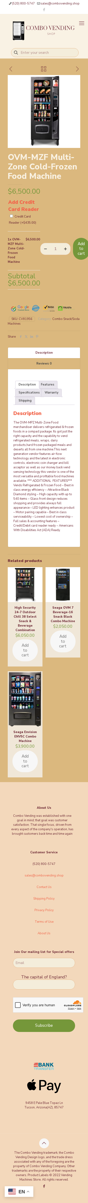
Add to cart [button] (25, 650)
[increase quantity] (65, 249)
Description (44, 353)
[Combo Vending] (44, 30)
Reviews (44, 363)
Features (47, 384)
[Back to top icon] (44, 1143)
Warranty (51, 392)
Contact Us (44, 887)
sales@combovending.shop (60, 3)
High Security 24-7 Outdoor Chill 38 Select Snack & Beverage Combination (25, 619)
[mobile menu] (82, 23)
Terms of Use (44, 922)
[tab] (44, 353)
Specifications (29, 392)
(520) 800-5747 (23, 3)
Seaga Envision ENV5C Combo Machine (25, 736)
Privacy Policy (44, 910)
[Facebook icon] (44, 9)
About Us (44, 933)
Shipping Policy (44, 899)
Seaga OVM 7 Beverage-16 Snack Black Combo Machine (63, 614)
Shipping (25, 400)
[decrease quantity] (45, 249)
